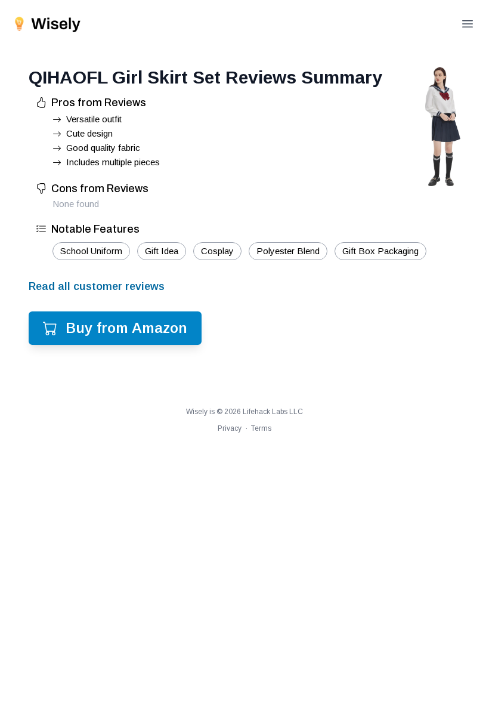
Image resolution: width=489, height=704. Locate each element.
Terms (261, 428)
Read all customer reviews (97, 286)
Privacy (230, 428)
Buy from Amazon (126, 328)
